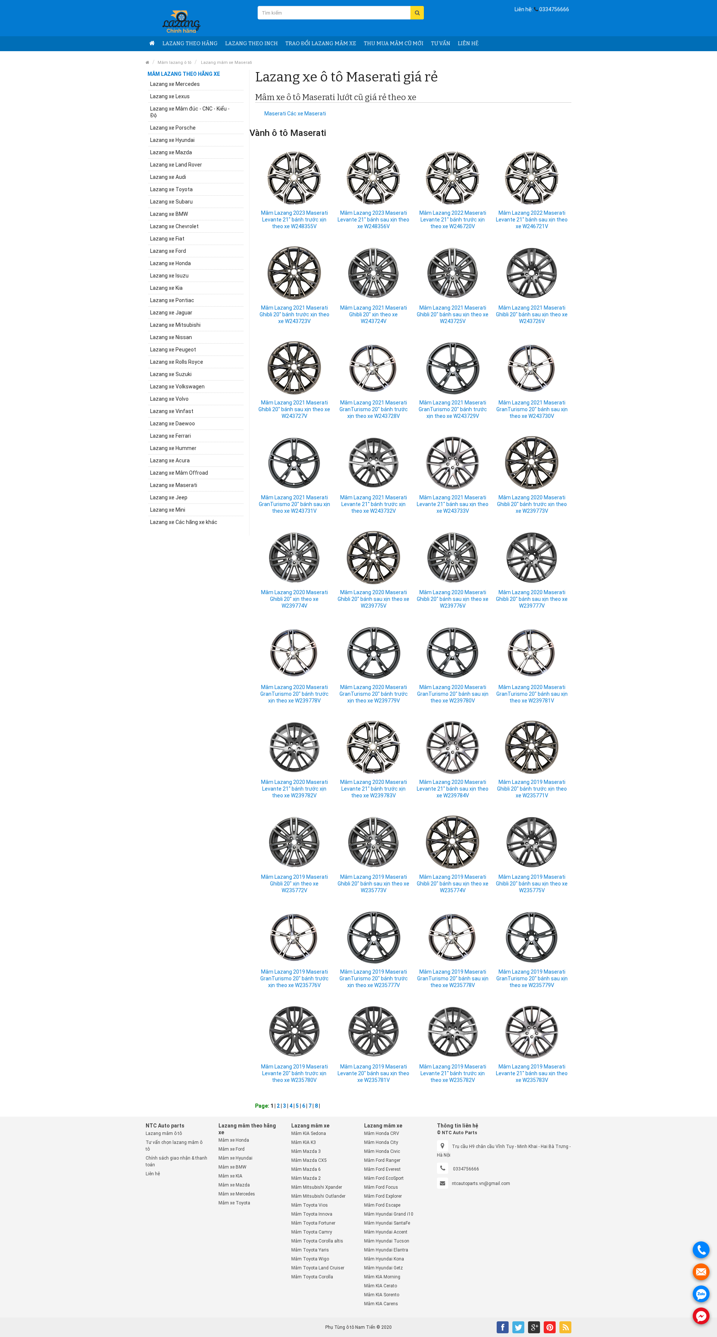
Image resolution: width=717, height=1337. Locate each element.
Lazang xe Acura (170, 460)
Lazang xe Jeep (168, 497)
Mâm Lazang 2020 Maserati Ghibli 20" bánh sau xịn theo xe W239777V (532, 599)
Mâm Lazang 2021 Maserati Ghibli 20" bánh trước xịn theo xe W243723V (294, 314)
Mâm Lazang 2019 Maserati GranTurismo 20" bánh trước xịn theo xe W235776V (294, 978)
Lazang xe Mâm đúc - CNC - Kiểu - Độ (190, 112)
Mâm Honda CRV (381, 1133)
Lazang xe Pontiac (172, 300)
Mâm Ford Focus (381, 1187)
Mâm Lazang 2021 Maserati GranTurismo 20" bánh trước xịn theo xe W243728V (373, 409)
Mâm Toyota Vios (309, 1205)
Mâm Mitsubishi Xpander (316, 1187)
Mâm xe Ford (231, 1149)
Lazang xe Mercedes (175, 84)
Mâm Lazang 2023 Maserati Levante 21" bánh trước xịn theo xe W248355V (294, 219)
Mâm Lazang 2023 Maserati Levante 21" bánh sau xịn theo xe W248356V (373, 219)
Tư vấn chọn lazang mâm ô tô (174, 1146)
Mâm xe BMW (232, 1167)
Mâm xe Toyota (234, 1203)
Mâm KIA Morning (382, 1276)
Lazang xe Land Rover (176, 165)
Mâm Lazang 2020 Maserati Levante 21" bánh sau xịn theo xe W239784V (452, 788)
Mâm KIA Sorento (381, 1294)
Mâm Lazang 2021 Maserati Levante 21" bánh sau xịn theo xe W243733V (452, 504)
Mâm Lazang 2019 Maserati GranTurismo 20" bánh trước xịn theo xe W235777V (373, 978)
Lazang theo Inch (251, 43)
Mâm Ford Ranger (382, 1160)
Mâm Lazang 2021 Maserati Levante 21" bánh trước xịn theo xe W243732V (373, 504)
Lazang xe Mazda (171, 152)
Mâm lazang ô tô (175, 62)
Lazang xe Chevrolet (174, 226)
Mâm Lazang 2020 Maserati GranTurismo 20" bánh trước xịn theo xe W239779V (373, 694)
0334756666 (554, 9)
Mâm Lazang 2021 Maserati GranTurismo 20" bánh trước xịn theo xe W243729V (453, 409)
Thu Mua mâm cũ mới (393, 43)
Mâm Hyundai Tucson (386, 1241)
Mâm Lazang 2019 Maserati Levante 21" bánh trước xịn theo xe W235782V (452, 1073)
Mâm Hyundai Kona (384, 1259)
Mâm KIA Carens (381, 1303)
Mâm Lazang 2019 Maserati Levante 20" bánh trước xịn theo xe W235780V (294, 1073)
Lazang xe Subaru (171, 202)
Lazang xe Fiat (167, 239)
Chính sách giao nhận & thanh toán (176, 1161)
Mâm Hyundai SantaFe (387, 1223)
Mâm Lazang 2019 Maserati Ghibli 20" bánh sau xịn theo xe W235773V (373, 883)
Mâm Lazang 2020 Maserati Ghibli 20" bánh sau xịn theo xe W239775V (373, 599)
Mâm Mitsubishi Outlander (318, 1196)
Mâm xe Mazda (234, 1185)
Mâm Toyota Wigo (310, 1259)
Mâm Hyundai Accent (385, 1232)
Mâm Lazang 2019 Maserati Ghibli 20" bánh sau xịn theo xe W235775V (532, 883)
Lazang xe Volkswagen (177, 387)
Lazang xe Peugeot (173, 350)
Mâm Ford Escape (382, 1205)
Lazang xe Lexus (170, 96)
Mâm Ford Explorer (383, 1196)
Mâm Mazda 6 (306, 1169)
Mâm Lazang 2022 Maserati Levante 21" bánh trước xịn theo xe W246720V (452, 219)
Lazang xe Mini (167, 510)
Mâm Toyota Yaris (310, 1250)
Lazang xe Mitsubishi (175, 325)
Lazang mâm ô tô (164, 1133)
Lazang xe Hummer (173, 448)
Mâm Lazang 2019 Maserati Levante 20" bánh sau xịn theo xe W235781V (373, 1073)
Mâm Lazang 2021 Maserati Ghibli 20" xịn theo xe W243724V (373, 314)
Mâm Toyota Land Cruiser (317, 1268)
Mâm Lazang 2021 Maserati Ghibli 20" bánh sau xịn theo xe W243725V (452, 314)
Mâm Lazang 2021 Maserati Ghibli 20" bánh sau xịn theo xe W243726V (532, 314)
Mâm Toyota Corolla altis (317, 1241)
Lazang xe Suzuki (171, 374)
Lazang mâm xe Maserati (226, 62)
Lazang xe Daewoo (172, 423)
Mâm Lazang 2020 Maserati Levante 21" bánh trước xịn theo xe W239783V (373, 788)
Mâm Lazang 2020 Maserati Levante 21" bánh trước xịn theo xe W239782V (294, 788)
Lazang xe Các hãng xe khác (183, 522)
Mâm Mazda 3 (306, 1151)
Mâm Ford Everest (382, 1169)
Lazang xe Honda (170, 263)
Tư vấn (440, 43)
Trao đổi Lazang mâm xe (320, 43)
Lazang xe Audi (168, 177)
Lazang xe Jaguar (171, 313)
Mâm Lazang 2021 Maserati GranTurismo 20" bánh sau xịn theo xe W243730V (532, 409)
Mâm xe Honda (233, 1140)
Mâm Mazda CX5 (309, 1160)
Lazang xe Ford (168, 251)
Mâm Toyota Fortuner (313, 1223)
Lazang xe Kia (166, 288)
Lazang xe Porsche (173, 128)
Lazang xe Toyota (171, 189)
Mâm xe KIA (230, 1176)
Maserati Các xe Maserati (295, 114)
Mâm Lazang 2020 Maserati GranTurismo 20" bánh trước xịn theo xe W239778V (294, 694)
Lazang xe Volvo (169, 399)
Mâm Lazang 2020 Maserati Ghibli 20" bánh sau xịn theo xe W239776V (452, 599)
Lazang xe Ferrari (170, 436)
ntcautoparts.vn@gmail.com (481, 1183)
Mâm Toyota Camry (311, 1232)
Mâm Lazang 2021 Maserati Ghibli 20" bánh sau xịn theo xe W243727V (294, 409)
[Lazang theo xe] (152, 43)
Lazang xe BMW (169, 214)
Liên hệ (153, 1173)
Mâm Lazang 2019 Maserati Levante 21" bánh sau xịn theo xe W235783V (532, 1073)
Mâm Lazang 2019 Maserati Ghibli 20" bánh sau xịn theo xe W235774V (452, 883)
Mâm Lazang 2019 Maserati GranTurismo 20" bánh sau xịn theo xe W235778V (452, 978)
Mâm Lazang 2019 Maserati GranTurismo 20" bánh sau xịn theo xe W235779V (532, 978)
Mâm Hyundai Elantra (386, 1250)
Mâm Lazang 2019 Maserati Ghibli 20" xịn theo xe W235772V (294, 883)
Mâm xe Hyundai (235, 1158)
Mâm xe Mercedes (236, 1194)
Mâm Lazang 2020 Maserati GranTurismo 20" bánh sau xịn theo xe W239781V (532, 694)
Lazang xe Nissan (171, 337)
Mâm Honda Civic (382, 1151)
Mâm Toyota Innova (311, 1214)
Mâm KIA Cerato (380, 1285)
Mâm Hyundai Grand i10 (388, 1214)
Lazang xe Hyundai (172, 140)
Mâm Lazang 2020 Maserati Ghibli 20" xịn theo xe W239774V (294, 599)
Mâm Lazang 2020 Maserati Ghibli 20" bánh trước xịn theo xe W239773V (532, 504)
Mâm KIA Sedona (308, 1133)
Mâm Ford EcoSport (384, 1178)
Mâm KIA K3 (303, 1142)
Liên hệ (468, 43)
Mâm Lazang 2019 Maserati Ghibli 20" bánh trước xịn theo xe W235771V (532, 788)
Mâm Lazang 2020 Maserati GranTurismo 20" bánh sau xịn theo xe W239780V (452, 694)
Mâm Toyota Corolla (312, 1276)
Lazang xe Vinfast (171, 411)
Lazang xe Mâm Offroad (179, 473)
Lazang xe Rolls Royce (176, 362)
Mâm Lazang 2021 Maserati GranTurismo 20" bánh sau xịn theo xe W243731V (294, 504)
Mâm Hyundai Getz (383, 1268)
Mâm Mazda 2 (306, 1178)
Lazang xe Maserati (173, 485)
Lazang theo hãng (190, 43)
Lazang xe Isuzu (169, 276)
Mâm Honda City (381, 1142)
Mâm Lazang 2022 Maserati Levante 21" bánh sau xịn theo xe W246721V (532, 219)
